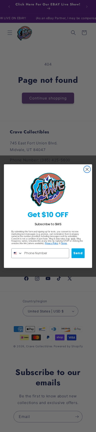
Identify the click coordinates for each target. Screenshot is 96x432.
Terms (64, 243)
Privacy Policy (51, 243)
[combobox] (17, 253)
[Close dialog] (87, 169)
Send (77, 253)
